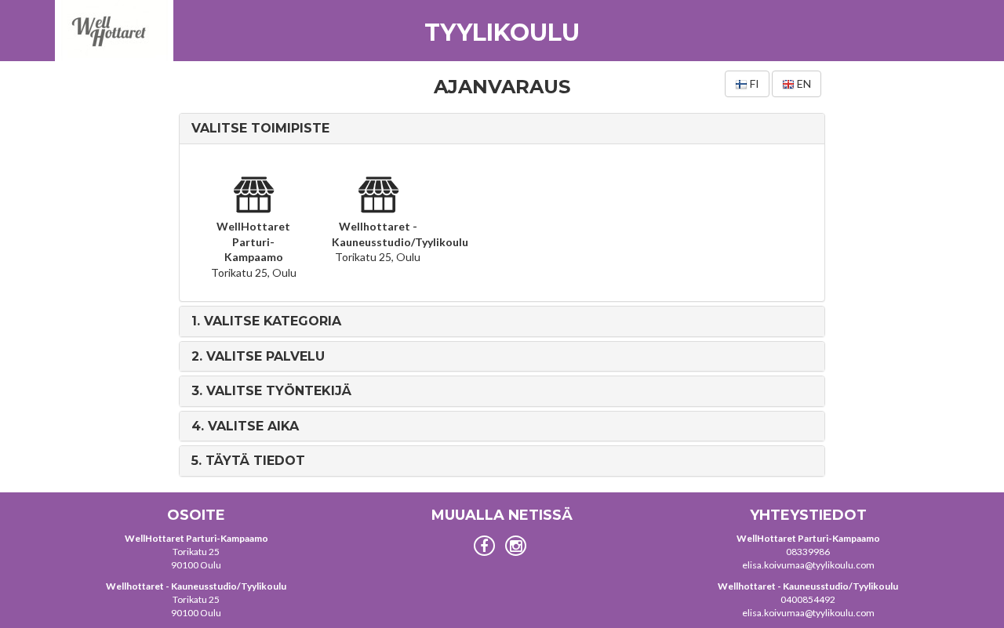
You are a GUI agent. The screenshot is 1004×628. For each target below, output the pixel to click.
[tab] (502, 128)
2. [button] (258, 356)
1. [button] (266, 321)
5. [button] (248, 460)
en (803, 83)
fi (753, 83)
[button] (260, 128)
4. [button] (245, 426)
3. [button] (271, 390)
